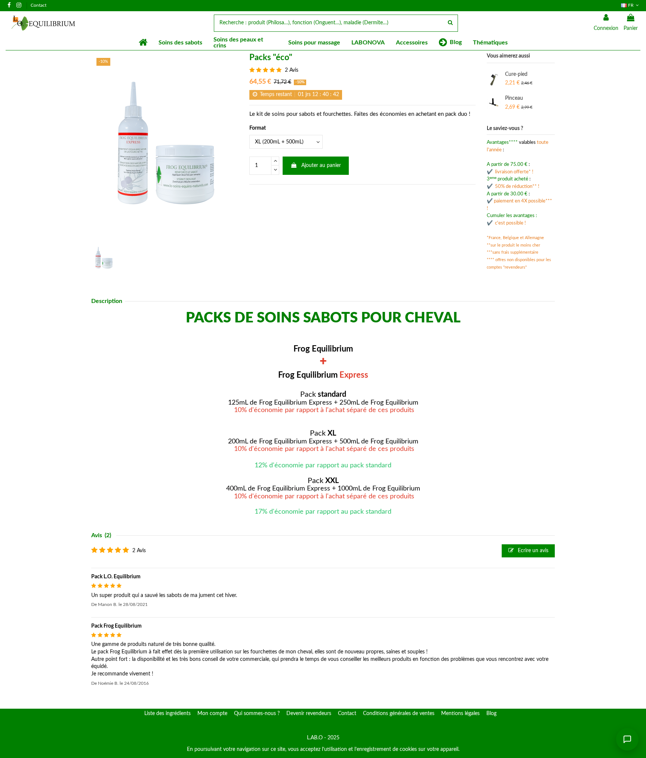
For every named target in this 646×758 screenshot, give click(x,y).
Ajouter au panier (321, 165)
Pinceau (514, 98)
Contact (38, 5)
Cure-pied (516, 74)
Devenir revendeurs (308, 713)
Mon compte (212, 713)
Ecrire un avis (532, 550)
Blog (491, 713)
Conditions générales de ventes (398, 713)
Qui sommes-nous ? (257, 713)
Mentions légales (460, 713)
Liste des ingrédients (167, 713)
